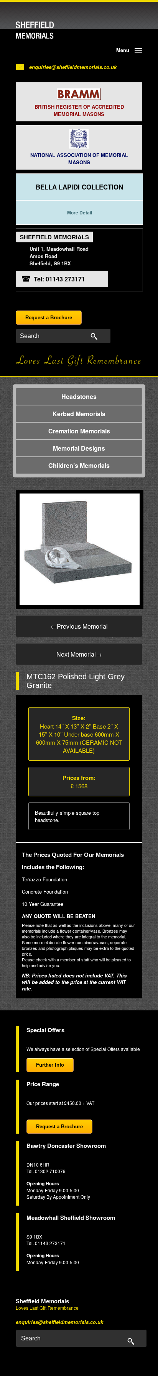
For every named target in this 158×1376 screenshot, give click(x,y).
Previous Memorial (79, 626)
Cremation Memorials (79, 431)
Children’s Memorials (79, 465)
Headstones (79, 396)
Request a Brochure (48, 317)
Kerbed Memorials (79, 413)
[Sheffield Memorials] (47, 30)
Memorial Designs (79, 448)
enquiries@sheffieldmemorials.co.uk (73, 66)
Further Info (50, 1065)
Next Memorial (79, 654)
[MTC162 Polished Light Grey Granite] (79, 548)
